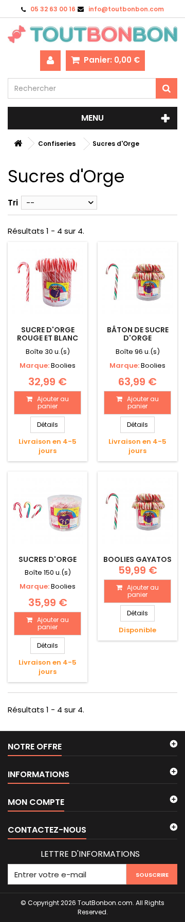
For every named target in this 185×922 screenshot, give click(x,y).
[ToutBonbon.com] (92, 34)
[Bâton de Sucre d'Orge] (137, 282)
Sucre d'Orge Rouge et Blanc (47, 334)
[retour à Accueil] (18, 143)
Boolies (63, 365)
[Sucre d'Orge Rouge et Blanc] (47, 282)
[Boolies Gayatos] (137, 511)
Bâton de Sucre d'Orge (138, 334)
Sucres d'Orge (47, 559)
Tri (13, 202)
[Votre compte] (50, 60)
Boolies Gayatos (137, 559)
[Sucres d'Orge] (47, 511)
